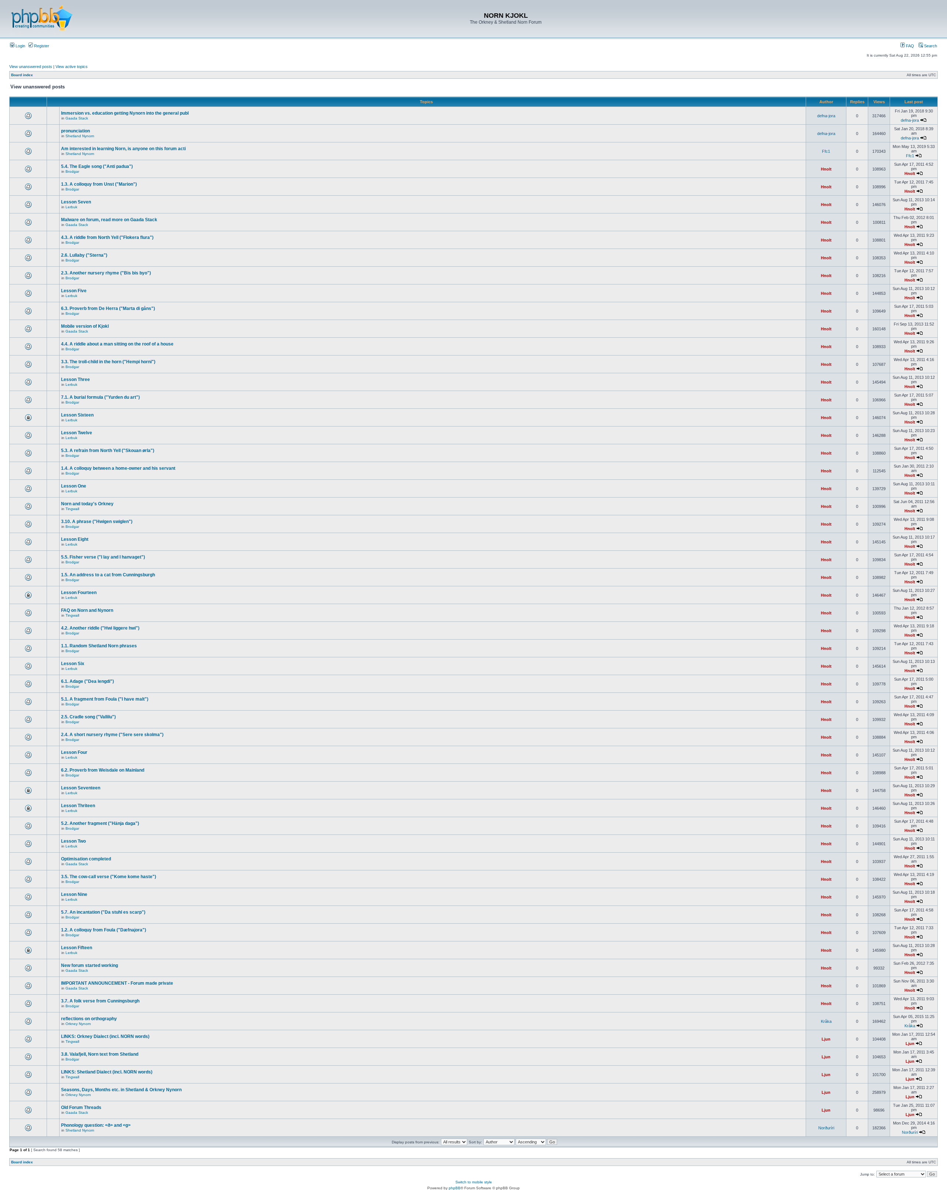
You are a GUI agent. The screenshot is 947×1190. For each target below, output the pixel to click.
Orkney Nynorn (78, 1024)
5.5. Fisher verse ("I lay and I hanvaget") (103, 557)
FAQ (909, 46)
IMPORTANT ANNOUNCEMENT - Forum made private (117, 983)
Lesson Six (72, 663)
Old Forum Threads (81, 1107)
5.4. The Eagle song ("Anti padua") (97, 166)
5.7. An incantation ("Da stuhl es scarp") (103, 912)
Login (19, 46)
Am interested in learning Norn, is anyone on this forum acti (123, 148)
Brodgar (72, 171)
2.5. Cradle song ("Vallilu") (88, 716)
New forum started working (89, 965)
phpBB (455, 1188)
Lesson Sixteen (77, 415)
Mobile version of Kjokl (85, 326)
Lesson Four (74, 752)
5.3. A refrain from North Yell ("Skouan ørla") (107, 450)
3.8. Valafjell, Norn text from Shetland (99, 1054)
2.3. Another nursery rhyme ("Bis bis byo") (106, 273)
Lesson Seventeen (80, 787)
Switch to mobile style (473, 1182)
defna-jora (826, 116)
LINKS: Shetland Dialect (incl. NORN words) (106, 1072)
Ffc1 (826, 151)
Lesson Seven (76, 202)
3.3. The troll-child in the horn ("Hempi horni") (108, 361)
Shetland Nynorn (79, 136)
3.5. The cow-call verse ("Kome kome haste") (108, 876)
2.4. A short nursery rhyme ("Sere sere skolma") (112, 734)
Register (41, 46)
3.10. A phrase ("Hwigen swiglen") (96, 521)
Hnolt (826, 169)
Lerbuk (71, 207)
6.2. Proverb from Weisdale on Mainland (102, 770)
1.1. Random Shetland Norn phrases (99, 645)
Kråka (826, 1021)
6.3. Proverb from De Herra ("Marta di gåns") (108, 308)
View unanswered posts (30, 66)
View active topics (71, 66)
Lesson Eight (74, 539)
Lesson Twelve (76, 432)
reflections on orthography (89, 1018)
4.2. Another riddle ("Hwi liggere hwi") (100, 628)
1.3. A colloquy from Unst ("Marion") (99, 184)
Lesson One (73, 486)
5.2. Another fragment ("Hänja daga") (100, 823)
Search (930, 46)
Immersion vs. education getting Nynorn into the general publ (125, 113)
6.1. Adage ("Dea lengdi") (87, 681)
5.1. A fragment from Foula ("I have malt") (104, 699)
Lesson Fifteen (76, 947)
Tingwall (72, 509)
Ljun (826, 1039)
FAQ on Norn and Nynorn (87, 610)
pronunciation (75, 131)
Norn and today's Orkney (87, 503)
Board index (22, 75)
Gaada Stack (76, 118)
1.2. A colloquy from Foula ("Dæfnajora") (103, 930)
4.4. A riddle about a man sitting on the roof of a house (117, 344)
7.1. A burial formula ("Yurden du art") (100, 397)
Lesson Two (73, 841)
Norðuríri (826, 1128)
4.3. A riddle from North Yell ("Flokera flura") (107, 237)
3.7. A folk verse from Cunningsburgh (100, 1001)
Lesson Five (74, 290)
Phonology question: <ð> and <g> (96, 1125)
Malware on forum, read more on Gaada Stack (109, 219)
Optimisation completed (86, 859)
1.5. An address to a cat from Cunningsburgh (108, 574)
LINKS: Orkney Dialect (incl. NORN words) (105, 1036)
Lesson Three (75, 379)
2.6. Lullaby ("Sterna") (84, 255)
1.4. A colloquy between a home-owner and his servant (118, 468)
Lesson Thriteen (78, 805)
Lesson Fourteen (79, 592)
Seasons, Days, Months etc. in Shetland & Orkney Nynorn (121, 1089)
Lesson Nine (74, 894)
